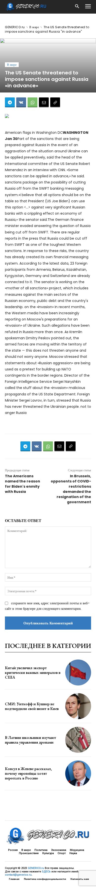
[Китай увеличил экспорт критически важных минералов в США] (78, 672)
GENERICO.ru (15, 27)
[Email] (44, 102)
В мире (34, 27)
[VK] (21, 102)
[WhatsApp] (32, 102)
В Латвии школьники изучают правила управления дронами (30, 740)
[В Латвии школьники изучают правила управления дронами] (78, 740)
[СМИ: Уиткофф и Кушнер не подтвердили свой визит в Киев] (78, 706)
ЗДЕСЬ (46, 871)
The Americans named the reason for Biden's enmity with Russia (22, 484)
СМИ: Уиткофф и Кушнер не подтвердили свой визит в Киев (32, 706)
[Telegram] (10, 102)
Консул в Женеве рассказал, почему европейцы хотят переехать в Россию (28, 773)
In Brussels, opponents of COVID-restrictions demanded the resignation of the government (71, 489)
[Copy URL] (55, 102)
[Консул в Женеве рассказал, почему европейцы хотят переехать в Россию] (78, 773)
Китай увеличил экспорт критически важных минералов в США (32, 672)
